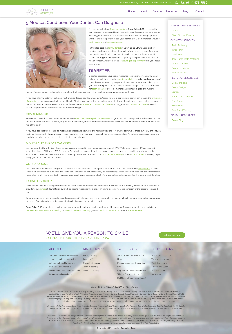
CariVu (175, 30)
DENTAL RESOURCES (183, 115)
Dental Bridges (179, 87)
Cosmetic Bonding (181, 68)
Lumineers (177, 54)
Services (157, 11)
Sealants (142, 292)
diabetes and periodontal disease (96, 104)
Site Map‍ (172, 301)
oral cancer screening (113, 154)
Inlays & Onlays (179, 72)
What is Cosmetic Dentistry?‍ (129, 274)
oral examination (114, 42)
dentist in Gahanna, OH (109, 210)
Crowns (176, 92)
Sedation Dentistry (91, 270)
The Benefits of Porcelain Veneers (69, 301)
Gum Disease (101, 292)
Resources (171, 11)
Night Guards (63, 299)
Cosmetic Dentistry (160, 292)
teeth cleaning (95, 42)
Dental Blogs (178, 120)
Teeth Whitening (180, 45)
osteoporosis (144, 168)
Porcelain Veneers (181, 63)
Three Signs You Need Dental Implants (119, 301)
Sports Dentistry (142, 296)
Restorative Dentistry (139, 294)
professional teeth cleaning (77, 210)
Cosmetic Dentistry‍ (91, 263)
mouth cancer (137, 154)
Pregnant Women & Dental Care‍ (131, 270)
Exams (116, 292)
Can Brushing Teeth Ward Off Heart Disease (167, 299)
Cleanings (91, 292)
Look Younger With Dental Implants (121, 299)
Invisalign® (177, 50)
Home (131, 11)
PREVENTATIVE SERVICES (185, 25)
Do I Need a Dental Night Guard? (131, 278)
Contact (199, 11)
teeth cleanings (99, 89)
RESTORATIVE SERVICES (185, 77)
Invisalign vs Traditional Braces (95, 299)
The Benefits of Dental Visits (93, 301)
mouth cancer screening (50, 210)
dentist (42, 189)
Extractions (177, 105)
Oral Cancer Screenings (128, 292)
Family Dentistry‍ (90, 255)
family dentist (114, 48)
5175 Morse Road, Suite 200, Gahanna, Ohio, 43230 (145, 2)
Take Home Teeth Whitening (185, 59)
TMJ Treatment (129, 296)
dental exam (32, 210)
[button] (143, 11)
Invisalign (88, 259)
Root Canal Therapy (182, 110)
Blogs (80, 299)
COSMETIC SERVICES (183, 40)
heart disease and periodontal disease (92, 118)
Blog (185, 11)
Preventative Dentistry (78, 292)
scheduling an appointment (132, 61)
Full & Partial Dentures (183, 96)
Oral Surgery (178, 101)
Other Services (101, 296)
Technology (172, 296)
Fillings (110, 292)
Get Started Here (172, 235)
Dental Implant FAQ (142, 299)
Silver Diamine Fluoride (183, 35)
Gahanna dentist (117, 29)
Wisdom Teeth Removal (158, 296)
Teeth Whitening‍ (90, 267)
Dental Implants (179, 83)
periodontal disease (128, 79)
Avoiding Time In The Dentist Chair (147, 301)
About (143, 11)
